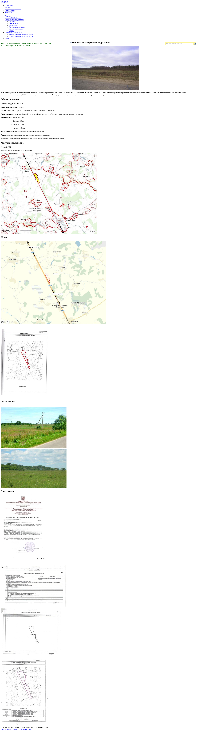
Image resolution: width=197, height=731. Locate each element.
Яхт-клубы (13, 25)
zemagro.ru (4, 2)
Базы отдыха (13, 23)
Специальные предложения (14, 20)
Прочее (11, 31)
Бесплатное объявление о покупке (21, 36)
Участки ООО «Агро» (13, 18)
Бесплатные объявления (13, 32)
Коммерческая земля (16, 29)
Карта (7, 38)
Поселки (12, 21)
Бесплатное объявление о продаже (21, 34)
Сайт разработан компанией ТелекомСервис (16, 729)
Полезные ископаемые (17, 27)
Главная (7, 16)
